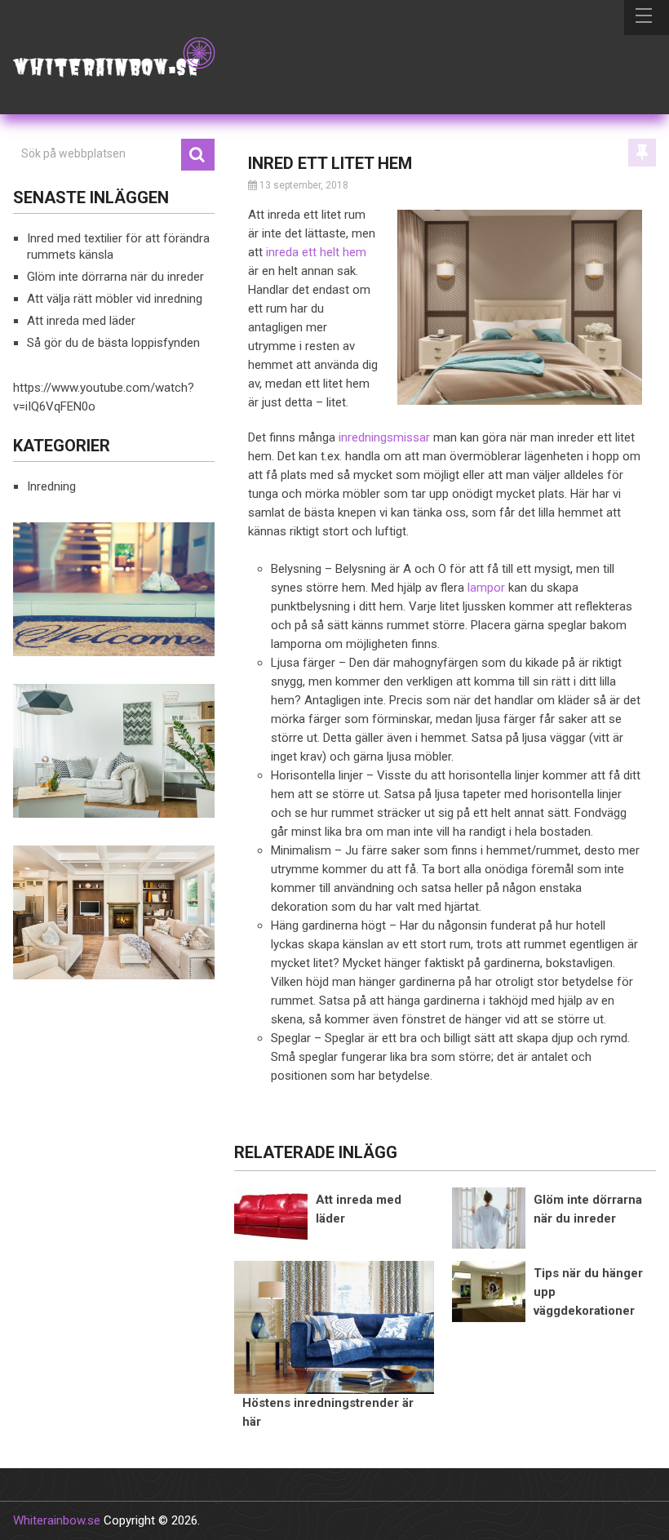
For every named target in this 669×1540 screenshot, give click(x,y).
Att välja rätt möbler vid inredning (114, 298)
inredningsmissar (384, 437)
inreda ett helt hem (316, 252)
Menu (646, 17)
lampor (486, 587)
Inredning (51, 486)
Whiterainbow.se (56, 1520)
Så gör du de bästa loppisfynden (113, 342)
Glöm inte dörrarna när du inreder (115, 276)
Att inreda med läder (81, 320)
